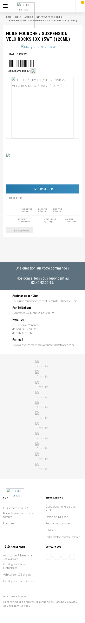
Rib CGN (51, 530)
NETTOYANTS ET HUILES (49, 17)
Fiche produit (22, 230)
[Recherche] (70, 6)
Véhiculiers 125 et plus (17, 574)
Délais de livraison (57, 516)
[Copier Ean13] (33, 70)
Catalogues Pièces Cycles (18, 581)
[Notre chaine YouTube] (56, 557)
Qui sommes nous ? (15, 508)
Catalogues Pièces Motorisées (14, 566)
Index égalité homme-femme (63, 537)
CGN (8, 17)
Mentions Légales (14, 596)
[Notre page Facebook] (49, 557)
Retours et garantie (58, 523)
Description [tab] (15, 198)
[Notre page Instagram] (72, 557)
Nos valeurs (10, 523)
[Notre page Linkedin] (64, 557)
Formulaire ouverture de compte (18, 515)
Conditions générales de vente (61, 508)
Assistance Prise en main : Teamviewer (19, 557)
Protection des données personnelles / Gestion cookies (40, 602)
